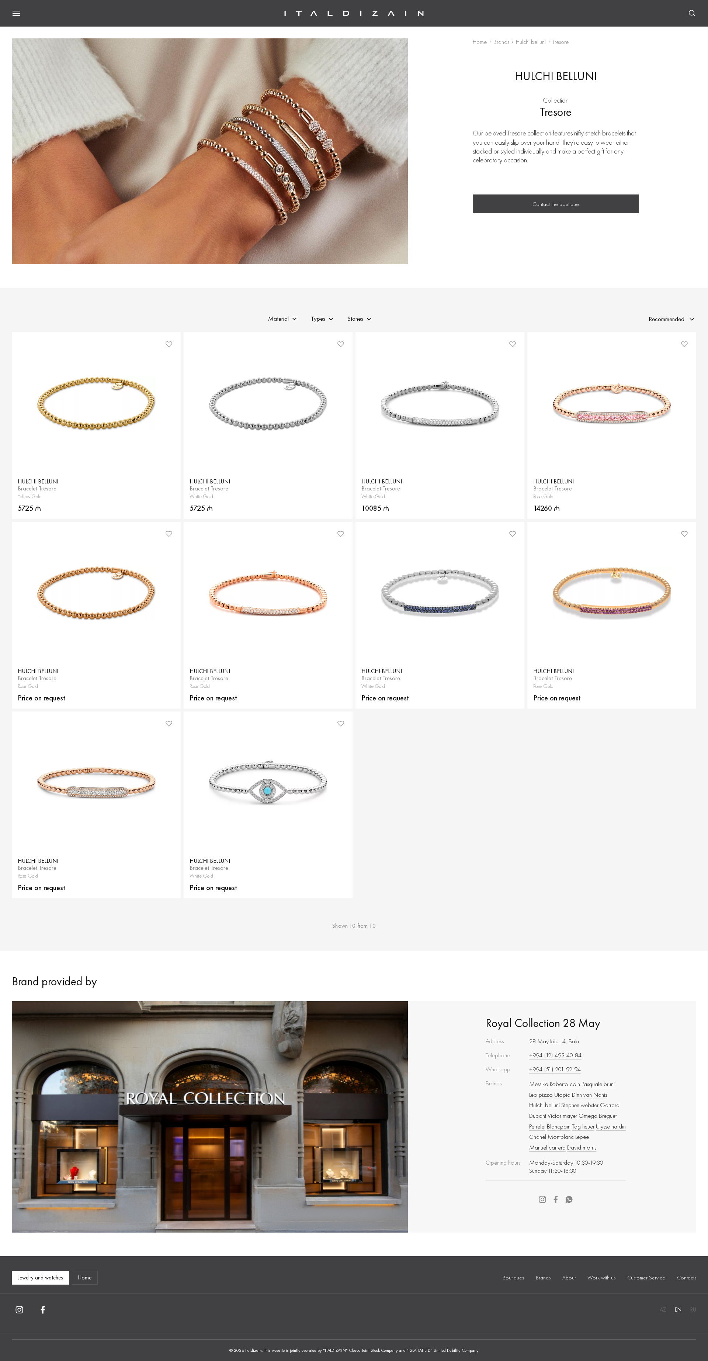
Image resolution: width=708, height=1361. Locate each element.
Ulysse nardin (611, 1126)
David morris (581, 1147)
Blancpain (558, 1126)
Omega (588, 1116)
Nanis (600, 1094)
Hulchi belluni (531, 42)
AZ (663, 1309)
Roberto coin (565, 1084)
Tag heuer (583, 1126)
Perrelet (537, 1126)
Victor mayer (562, 1116)
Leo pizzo (541, 1094)
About (569, 1277)
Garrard (610, 1105)
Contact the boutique (555, 204)
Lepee (582, 1137)
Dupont (537, 1116)
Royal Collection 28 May (543, 1023)
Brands (501, 42)
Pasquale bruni (598, 1084)
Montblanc (561, 1137)
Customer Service (646, 1277)
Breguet (608, 1116)
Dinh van (582, 1094)
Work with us (601, 1277)
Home (480, 42)
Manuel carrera (547, 1147)
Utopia (562, 1094)
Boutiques (513, 1277)
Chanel (537, 1137)
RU (693, 1309)
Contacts (686, 1277)
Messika (538, 1084)
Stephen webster (579, 1105)
